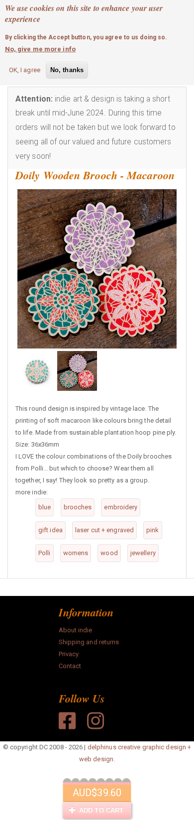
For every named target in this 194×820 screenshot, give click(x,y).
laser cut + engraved (104, 530)
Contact (70, 666)
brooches (78, 507)
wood (108, 553)
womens (76, 553)
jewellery (143, 553)
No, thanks (67, 70)
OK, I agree (24, 70)
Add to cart (100, 810)
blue (44, 507)
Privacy (69, 654)
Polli (44, 553)
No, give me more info (40, 49)
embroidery (120, 507)
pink (152, 530)
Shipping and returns (89, 642)
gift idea (50, 530)
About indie (76, 630)
